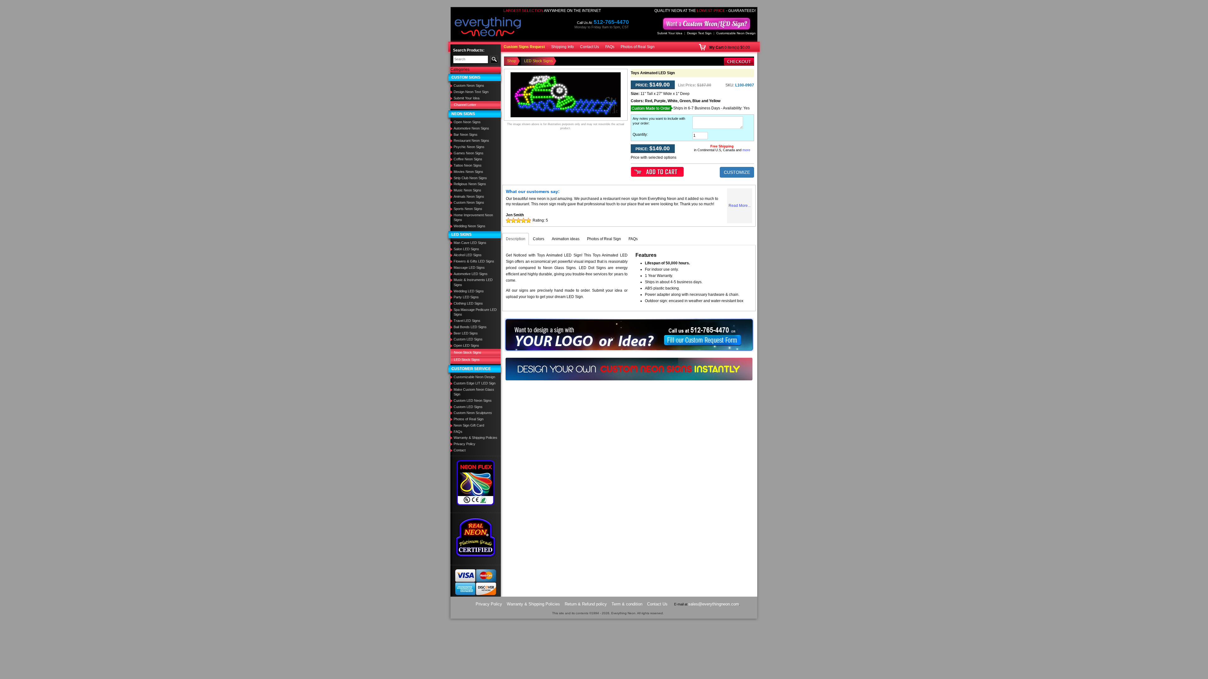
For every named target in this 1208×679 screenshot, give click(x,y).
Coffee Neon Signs (468, 159)
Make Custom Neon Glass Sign (474, 392)
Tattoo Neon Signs (468, 165)
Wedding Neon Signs (469, 226)
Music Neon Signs (467, 190)
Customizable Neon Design (736, 33)
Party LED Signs (466, 297)
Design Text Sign (699, 33)
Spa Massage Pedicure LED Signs (475, 312)
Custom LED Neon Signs (473, 400)
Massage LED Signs (469, 267)
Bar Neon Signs (466, 134)
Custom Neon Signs (469, 85)
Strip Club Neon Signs (470, 178)
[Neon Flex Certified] (475, 483)
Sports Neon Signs (468, 209)
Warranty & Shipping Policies (475, 437)
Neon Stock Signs (467, 352)
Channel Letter (465, 105)
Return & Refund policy (586, 604)
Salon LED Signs (466, 249)
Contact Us (589, 47)
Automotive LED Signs (471, 274)
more (746, 150)
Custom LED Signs (468, 339)
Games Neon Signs (469, 153)
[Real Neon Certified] (475, 537)
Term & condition (627, 604)
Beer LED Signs (466, 333)
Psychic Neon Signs (469, 147)
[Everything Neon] (488, 27)
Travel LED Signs (467, 321)
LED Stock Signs (467, 360)
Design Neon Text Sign (471, 92)
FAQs (609, 47)
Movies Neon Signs (468, 172)
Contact (460, 450)
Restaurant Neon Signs (471, 140)
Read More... (740, 205)
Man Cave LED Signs (470, 243)
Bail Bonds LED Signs (470, 327)
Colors (538, 239)
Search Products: (468, 50)
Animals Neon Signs (469, 196)
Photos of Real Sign (638, 47)
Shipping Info (562, 47)
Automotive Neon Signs (471, 128)
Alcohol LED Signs (468, 255)
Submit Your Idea (669, 33)
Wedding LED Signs (469, 291)
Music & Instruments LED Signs (473, 282)
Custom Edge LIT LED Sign (474, 383)
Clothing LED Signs (468, 303)
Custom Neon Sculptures (473, 413)
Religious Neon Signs (470, 184)
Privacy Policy (464, 444)
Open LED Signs (466, 345)
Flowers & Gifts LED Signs (474, 261)
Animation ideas (565, 239)
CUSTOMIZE (737, 172)
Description (515, 239)
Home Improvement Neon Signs (473, 217)
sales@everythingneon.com (713, 604)
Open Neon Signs (467, 122)
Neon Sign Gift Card (469, 425)
